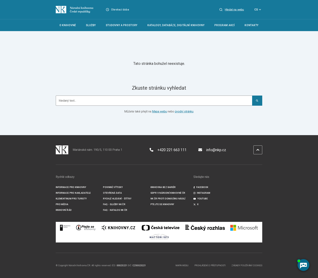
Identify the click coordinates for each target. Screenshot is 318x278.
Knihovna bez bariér (163, 187)
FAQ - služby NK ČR (114, 204)
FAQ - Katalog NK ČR (115, 210)
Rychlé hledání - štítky (117, 198)
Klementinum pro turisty (71, 198)
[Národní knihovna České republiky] (74, 9)
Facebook (202, 187)
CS (256, 9)
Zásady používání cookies (247, 265)
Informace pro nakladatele (73, 193)
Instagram (203, 193)
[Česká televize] (160, 228)
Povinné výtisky (113, 187)
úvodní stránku (184, 111)
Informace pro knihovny (71, 187)
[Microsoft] (244, 228)
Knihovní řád (64, 210)
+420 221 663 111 (172, 150)
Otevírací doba (120, 9)
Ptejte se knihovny (162, 204)
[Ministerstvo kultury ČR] (65, 228)
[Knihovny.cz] (118, 228)
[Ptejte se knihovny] (86, 228)
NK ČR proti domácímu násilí (168, 198)
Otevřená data (112, 193)
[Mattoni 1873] (159, 237)
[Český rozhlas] (205, 228)
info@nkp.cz (216, 150)
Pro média (62, 204)
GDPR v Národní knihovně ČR (168, 193)
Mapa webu (159, 111)
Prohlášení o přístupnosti (210, 265)
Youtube (202, 198)
